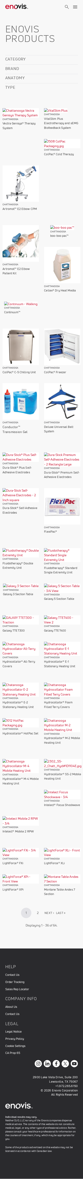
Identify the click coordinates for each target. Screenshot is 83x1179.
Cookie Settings (15, 1046)
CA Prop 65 (12, 1053)
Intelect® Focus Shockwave (62, 805)
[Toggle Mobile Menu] (75, 7)
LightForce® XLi (54, 863)
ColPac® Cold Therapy (59, 154)
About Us (11, 1007)
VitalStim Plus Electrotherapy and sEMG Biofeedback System (61, 123)
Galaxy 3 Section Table (18, 594)
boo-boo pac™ (59, 236)
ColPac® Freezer (55, 372)
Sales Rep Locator (17, 989)
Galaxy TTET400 (55, 630)
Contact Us (12, 975)
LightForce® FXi (13, 863)
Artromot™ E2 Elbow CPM (20, 209)
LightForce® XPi (13, 889)
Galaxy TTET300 (14, 630)
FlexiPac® (50, 532)
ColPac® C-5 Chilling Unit (19, 372)
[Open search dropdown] (67, 11)
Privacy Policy (14, 1039)
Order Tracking (14, 982)
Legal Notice (13, 1032)
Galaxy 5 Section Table (59, 599)
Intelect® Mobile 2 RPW (18, 831)
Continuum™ (12, 312)
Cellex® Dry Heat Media (60, 290)
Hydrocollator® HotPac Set (20, 733)
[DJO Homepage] (16, 7)
